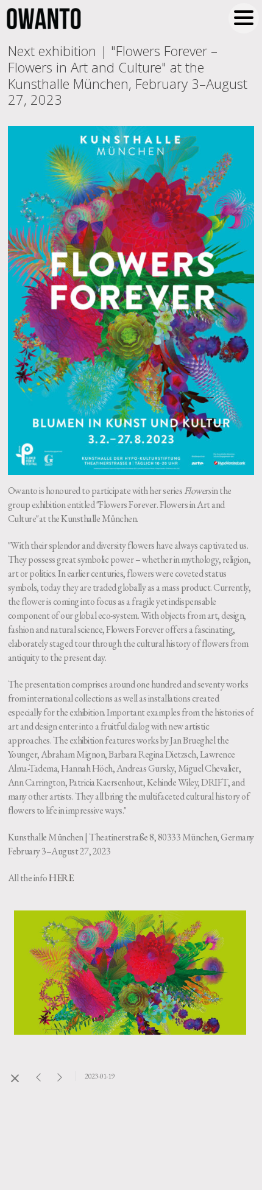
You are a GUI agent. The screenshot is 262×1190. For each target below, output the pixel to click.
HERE (61, 877)
